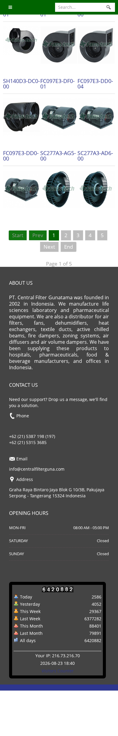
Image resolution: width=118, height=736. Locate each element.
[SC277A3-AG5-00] (58, 188)
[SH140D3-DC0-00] (21, 116)
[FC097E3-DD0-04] (96, 116)
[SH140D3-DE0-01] (58, 44)
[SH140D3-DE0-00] (96, 44)
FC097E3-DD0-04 (95, 83)
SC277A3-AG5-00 (58, 155)
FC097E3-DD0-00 (21, 155)
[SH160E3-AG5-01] (21, 40)
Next (49, 246)
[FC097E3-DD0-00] (21, 188)
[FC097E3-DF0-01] (58, 116)
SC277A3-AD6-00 (95, 155)
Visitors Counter (57, 671)
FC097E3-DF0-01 (57, 83)
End (68, 246)
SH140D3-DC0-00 (21, 83)
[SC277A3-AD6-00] (96, 188)
